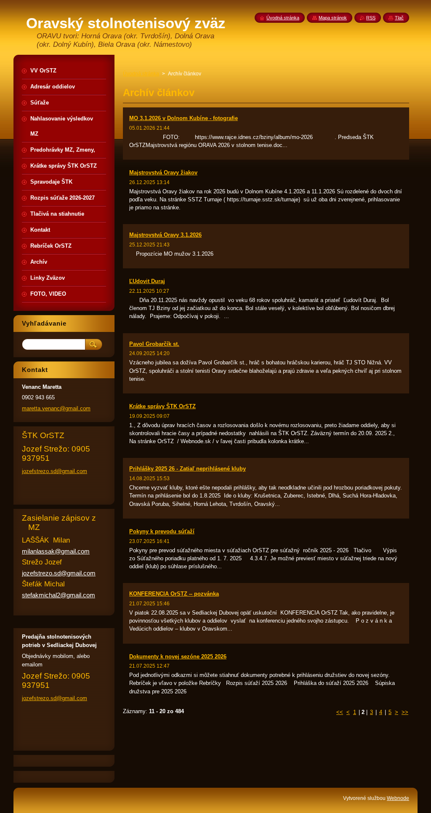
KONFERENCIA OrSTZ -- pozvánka (174, 594)
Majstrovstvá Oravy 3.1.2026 (165, 235)
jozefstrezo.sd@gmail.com (54, 471)
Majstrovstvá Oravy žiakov (163, 172)
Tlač (399, 17)
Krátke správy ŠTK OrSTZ (162, 406)
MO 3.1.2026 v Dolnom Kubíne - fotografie (183, 118)
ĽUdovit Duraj (147, 281)
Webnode (398, 798)
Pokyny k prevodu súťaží (161, 531)
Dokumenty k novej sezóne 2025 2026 (177, 656)
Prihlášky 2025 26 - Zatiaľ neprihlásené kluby (187, 468)
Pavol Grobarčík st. (154, 344)
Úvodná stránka (141, 73)
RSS (370, 17)
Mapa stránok (333, 17)
